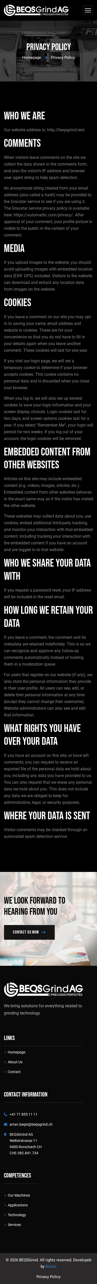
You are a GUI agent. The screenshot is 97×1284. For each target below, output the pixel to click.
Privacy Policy (48, 1276)
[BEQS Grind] (36, 10)
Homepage (31, 57)
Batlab (51, 1266)
